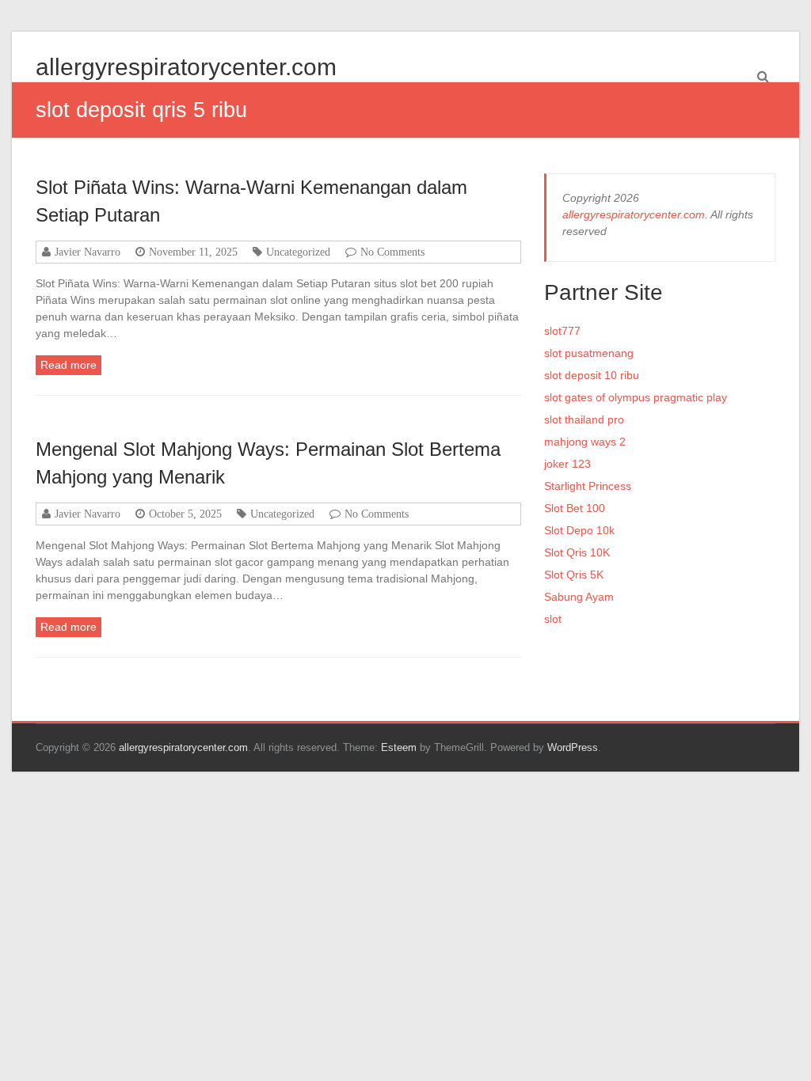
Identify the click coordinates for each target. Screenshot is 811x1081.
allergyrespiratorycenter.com (186, 67)
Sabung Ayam (579, 596)
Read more (68, 364)
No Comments (392, 251)
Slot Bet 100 (574, 508)
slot (553, 619)
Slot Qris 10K (577, 552)
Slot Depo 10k (579, 530)
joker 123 (567, 463)
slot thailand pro (584, 419)
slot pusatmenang (589, 353)
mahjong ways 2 (585, 441)
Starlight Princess (587, 486)
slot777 (562, 330)
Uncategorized (298, 251)
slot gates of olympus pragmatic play (635, 397)
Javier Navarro (87, 251)
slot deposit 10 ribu (591, 375)
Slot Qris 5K (573, 574)
